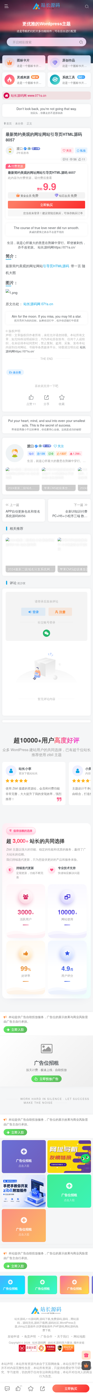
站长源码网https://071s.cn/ (56, 247)
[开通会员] (86, 1365)
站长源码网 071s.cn (38, 303)
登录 (36, 611)
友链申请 (13, 1336)
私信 (83, 150)
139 (42, 453)
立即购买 (46, 204)
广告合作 (46, 1336)
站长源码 (56, 1342)
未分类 (19, 123)
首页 (9, 123)
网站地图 (79, 1336)
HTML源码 (61, 265)
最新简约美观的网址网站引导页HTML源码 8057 (44, 137)
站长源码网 (39, 1342)
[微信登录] (46, 633)
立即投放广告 (48, 1078)
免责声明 (30, 1336)
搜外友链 (79, 1342)
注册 (62, 611)
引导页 (48, 265)
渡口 (19, 148)
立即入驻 (17, 1029)
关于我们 (63, 1336)
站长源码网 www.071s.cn (28, 95)
